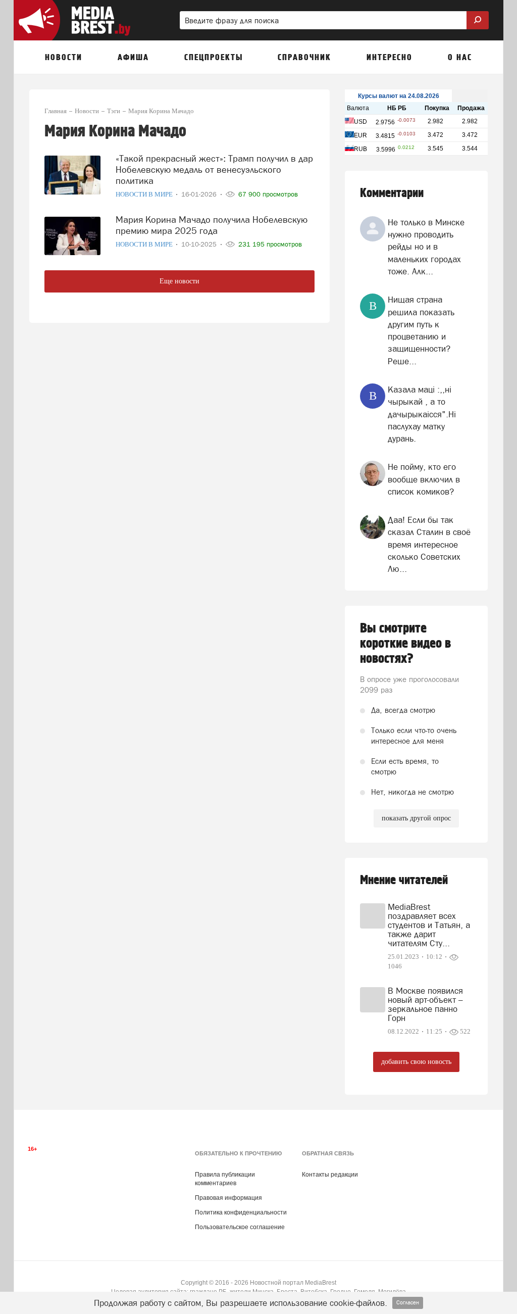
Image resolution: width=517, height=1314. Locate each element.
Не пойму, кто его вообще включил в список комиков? (424, 479)
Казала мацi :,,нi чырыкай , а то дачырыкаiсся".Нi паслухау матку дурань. (422, 414)
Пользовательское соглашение (240, 1227)
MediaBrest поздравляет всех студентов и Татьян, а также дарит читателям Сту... (429, 925)
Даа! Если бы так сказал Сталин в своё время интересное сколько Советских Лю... (429, 544)
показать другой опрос (416, 818)
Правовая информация (228, 1197)
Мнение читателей (404, 880)
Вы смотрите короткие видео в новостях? (405, 643)
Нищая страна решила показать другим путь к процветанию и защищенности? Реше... (421, 330)
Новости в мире (145, 194)
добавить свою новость (416, 1061)
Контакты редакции (330, 1174)
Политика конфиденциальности (241, 1212)
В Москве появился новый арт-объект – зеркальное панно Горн (425, 1004)
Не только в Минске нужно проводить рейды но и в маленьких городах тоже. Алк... (426, 246)
